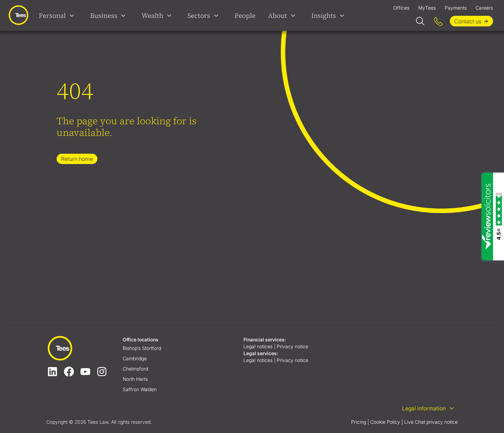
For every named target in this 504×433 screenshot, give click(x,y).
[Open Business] (125, 15)
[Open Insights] (343, 15)
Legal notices (258, 346)
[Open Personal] (73, 15)
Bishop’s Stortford (142, 348)
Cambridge (135, 358)
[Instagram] (102, 371)
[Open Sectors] (218, 15)
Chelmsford (135, 369)
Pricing (358, 422)
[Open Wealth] (171, 15)
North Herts (135, 379)
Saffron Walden (140, 389)
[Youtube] (85, 371)
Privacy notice (293, 346)
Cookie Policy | (386, 422)
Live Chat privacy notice (431, 422)
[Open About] (294, 15)
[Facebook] (69, 371)
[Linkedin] (52, 371)
